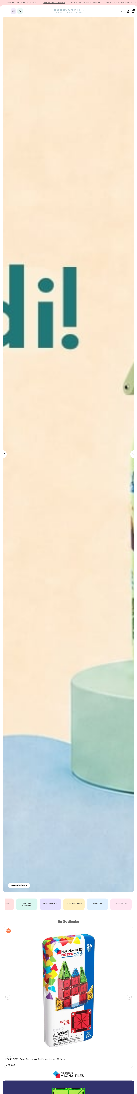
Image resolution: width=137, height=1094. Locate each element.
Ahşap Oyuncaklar (63, 903)
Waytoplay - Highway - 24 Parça (19, 1059)
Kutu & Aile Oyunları (86, 903)
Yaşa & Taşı (110, 903)
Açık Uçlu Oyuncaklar (39, 904)
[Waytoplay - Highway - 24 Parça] (68, 990)
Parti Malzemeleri (16, 903)
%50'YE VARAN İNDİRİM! (53, 3)
